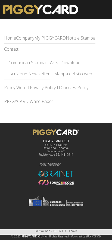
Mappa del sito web (72, 74)
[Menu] (96, 9)
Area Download (64, 63)
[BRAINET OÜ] (56, 173)
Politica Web (42, 231)
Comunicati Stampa (26, 63)
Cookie (73, 231)
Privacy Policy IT (45, 88)
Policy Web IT (17, 88)
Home (10, 38)
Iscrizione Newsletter (28, 74)
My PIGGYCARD (50, 38)
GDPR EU (59, 231)
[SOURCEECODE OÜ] (56, 182)
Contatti (11, 49)
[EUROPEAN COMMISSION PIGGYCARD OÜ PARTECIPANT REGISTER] (56, 201)
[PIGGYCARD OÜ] (56, 132)
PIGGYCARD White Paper (28, 101)
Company (25, 38)
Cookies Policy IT (77, 88)
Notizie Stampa (80, 38)
